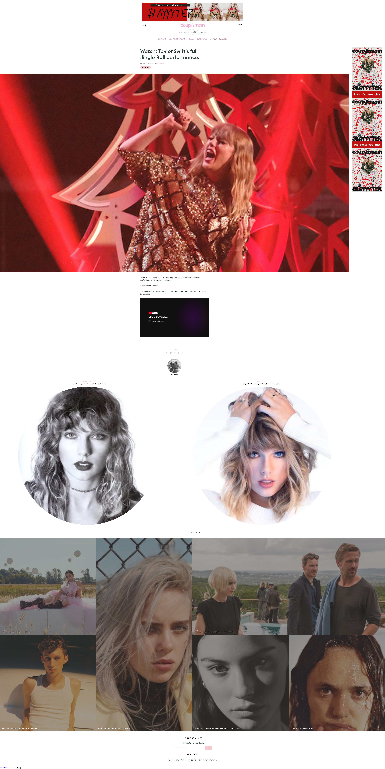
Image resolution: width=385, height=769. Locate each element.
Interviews (177, 38)
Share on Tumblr (178, 352)
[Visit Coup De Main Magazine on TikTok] (193, 738)
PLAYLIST (240, 25)
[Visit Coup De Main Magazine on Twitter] (195, 738)
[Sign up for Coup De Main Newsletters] (201, 738)
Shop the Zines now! (7, 768)
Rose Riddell (161, 63)
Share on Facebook (166, 352)
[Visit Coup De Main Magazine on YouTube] (188, 738)
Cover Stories (198, 38)
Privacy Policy (192, 754)
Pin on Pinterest (174, 352)
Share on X (170, 352)
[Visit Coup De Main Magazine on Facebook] (185, 738)
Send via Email (182, 352)
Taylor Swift (145, 67)
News (162, 40)
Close (18, 768)
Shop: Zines (218, 38)
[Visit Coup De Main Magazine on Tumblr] (198, 738)
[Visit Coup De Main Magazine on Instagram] (190, 738)
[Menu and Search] (144, 25)
